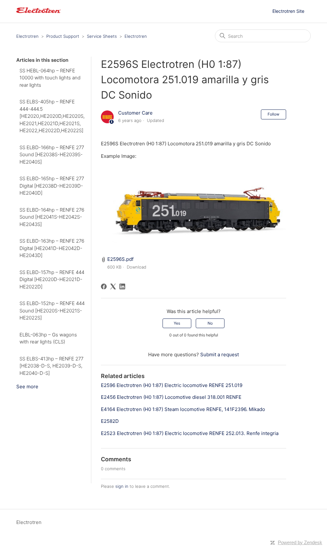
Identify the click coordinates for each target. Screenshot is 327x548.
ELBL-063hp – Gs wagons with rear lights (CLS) (48, 338)
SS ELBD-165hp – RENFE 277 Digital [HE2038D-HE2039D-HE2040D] (51, 185)
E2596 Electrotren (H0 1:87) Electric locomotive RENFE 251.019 (171, 385)
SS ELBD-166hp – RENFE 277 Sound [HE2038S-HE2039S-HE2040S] (51, 154)
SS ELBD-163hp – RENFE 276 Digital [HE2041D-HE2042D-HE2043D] (51, 248)
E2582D (110, 421)
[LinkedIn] (122, 286)
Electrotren (27, 36)
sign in (121, 486)
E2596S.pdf (120, 259)
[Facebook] (104, 286)
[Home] (38, 15)
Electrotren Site (288, 11)
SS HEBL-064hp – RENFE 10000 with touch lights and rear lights (49, 78)
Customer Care (135, 113)
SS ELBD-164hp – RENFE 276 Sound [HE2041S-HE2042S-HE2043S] (51, 217)
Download (136, 267)
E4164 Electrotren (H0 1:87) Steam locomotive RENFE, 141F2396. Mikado (183, 409)
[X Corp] (113, 286)
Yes (177, 323)
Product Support (62, 36)
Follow (273, 114)
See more (27, 386)
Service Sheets (102, 36)
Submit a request (219, 354)
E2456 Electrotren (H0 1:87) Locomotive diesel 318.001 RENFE (171, 397)
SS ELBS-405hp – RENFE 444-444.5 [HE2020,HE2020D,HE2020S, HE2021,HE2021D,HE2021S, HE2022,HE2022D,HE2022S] (52, 116)
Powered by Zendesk (300, 542)
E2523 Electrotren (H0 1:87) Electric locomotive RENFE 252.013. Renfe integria (189, 433)
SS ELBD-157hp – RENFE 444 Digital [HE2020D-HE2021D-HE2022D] (51, 279)
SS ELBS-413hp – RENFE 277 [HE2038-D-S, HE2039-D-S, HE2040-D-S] (51, 366)
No (210, 323)
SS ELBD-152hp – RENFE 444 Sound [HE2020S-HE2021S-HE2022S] (52, 310)
